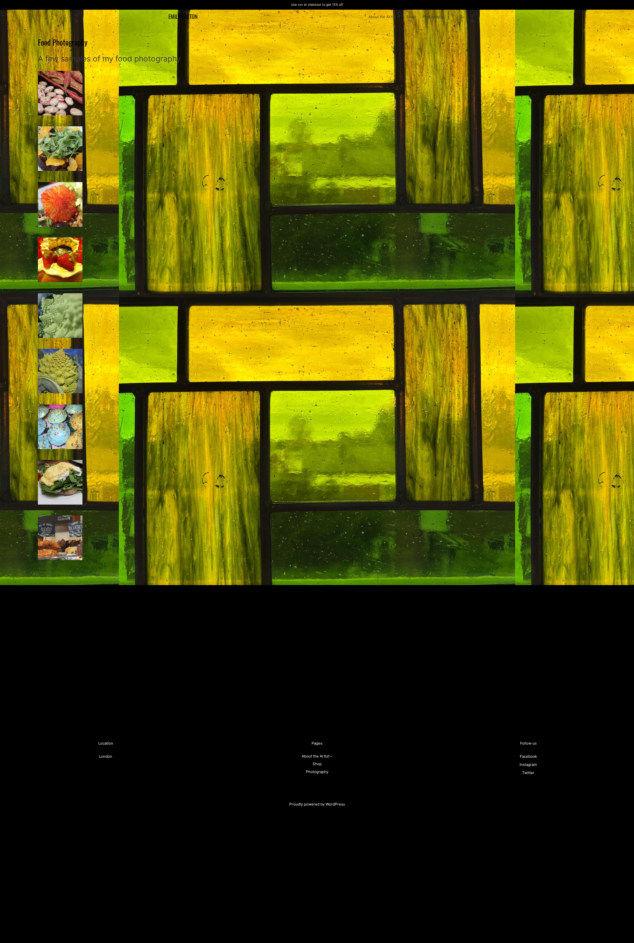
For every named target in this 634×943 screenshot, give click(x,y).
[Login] (454, 17)
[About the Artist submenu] (398, 17)
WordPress (335, 804)
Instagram (528, 764)
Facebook (528, 756)
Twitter (528, 772)
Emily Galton (183, 16)
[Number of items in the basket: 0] (462, 17)
